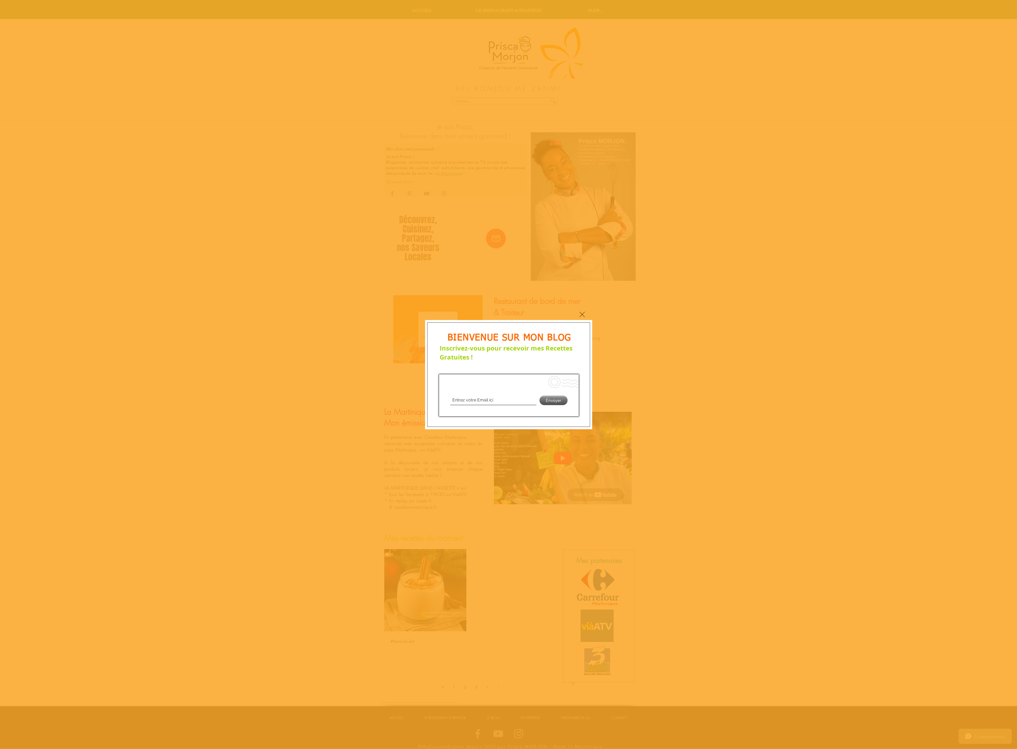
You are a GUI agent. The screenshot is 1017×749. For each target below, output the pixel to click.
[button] (582, 314)
